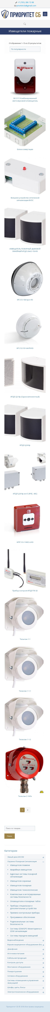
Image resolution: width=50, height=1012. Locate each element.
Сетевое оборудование (17, 976)
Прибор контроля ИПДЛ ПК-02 (25, 590)
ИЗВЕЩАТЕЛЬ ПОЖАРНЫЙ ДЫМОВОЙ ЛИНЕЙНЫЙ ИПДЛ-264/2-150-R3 (25, 250)
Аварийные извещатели (21, 869)
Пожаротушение (14, 971)
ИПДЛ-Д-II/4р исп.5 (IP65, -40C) (25, 493)
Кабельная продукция (16, 958)
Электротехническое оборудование (23, 992)
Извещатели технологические (24, 890)
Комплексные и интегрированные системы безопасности (25, 895)
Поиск (9, 836)
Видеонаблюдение (15, 940)
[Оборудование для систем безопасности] (21, 14)
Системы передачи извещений (24, 935)
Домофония (12, 949)
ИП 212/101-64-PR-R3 (25, 348)
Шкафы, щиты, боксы (16, 987)
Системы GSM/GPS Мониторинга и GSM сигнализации (26, 930)
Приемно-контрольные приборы (25, 912)
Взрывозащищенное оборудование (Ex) (24, 944)
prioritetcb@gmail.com (26, 5)
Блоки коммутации (25, 149)
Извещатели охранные (20, 881)
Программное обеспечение (22, 917)
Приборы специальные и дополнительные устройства (23, 907)
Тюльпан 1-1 (25, 639)
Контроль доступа (15, 962)
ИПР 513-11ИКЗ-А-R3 (25, 542)
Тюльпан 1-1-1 (25, 691)
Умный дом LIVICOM (15, 857)
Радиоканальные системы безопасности (22, 922)
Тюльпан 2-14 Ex (25, 796)
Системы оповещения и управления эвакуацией (22, 981)
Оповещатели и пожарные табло (25, 901)
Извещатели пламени (20, 865)
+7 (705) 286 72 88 (26, 2)
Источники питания (15, 953)
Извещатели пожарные (20, 885)
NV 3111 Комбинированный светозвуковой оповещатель (25, 99)
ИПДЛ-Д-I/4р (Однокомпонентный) (25, 397)
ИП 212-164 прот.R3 (25, 300)
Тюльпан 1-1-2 (25, 739)
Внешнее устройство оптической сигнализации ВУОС (25, 199)
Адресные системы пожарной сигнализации (23, 875)
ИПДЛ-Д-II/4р (25, 445)
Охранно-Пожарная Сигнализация (22, 861)
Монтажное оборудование (19, 967)
